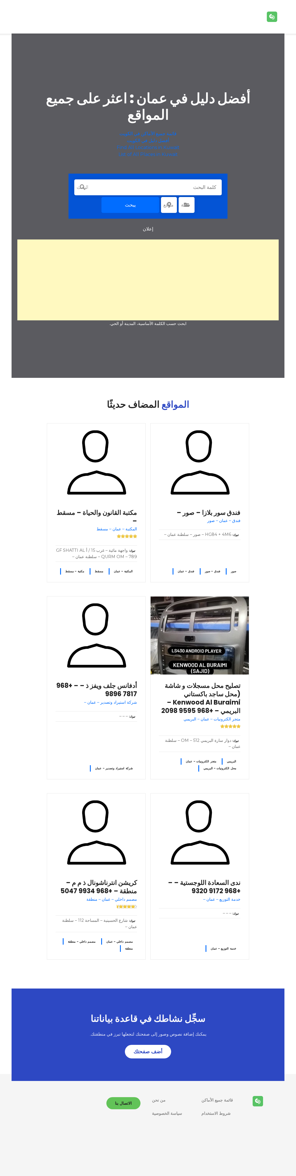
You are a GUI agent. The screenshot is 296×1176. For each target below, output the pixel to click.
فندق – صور (212, 571)
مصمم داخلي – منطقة (81, 941)
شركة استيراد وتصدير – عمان (114, 768)
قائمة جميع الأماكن (217, 1100)
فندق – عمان (186, 571)
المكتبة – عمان (123, 571)
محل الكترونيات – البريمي (220, 768)
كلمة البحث (82, 187)
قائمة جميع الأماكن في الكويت (148, 133)
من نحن (159, 1100)
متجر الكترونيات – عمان (201, 761)
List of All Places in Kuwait (148, 154)
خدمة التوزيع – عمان (223, 948)
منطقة (129, 948)
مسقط (99, 571)
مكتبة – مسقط (74, 571)
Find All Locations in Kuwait (148, 147)
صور (233, 571)
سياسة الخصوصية (167, 1113)
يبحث (130, 205)
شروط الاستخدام (216, 1113)
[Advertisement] (148, 279)
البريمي (231, 761)
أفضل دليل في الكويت (148, 140)
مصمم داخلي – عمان (119, 941)
